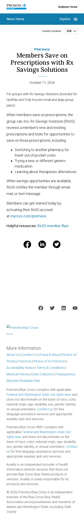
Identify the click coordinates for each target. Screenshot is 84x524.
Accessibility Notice (21, 368)
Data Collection (43, 374)
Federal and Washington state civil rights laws (39, 395)
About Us (13, 355)
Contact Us (30, 355)
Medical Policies (18, 374)
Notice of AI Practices (50, 361)
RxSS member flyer (53, 226)
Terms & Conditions (51, 368)
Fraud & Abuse (50, 355)
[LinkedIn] (63, 308)
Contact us (45, 409)
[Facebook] (40, 308)
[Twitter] (52, 308)
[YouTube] (75, 308)
